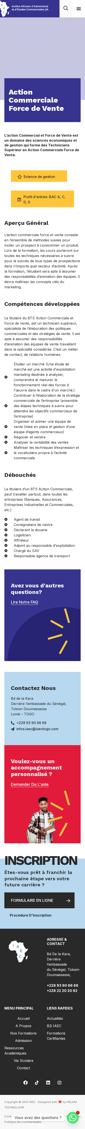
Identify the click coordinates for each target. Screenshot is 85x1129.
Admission (23, 1040)
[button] (78, 8)
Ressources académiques (15, 1050)
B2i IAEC (54, 1026)
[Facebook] (25, 1082)
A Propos (23, 1026)
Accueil (23, 1018)
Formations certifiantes (56, 1036)
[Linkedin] (48, 1082)
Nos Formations (23, 1033)
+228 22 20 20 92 (62, 990)
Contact (23, 1068)
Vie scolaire (23, 1060)
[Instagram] (59, 1082)
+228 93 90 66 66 (63, 985)
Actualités (55, 1018)
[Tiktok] (36, 1082)
